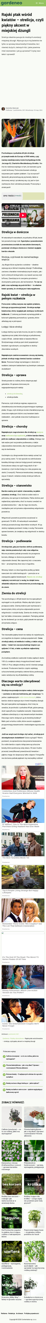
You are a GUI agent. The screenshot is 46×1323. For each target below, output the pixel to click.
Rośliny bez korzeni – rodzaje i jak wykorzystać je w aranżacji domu (11, 1199)
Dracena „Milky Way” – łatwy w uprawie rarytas (11, 1298)
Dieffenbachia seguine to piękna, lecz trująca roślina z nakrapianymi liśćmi (11, 1233)
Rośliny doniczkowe (17, 1038)
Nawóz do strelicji (34, 577)
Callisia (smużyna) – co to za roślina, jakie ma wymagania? (11, 1131)
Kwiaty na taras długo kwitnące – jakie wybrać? (22, 1083)
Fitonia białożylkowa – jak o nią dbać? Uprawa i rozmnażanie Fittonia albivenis (34, 1132)
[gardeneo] (12, 3)
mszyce (39, 432)
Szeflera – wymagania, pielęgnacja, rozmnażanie (11, 1266)
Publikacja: (15, 110)
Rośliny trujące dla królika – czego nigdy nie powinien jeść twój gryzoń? (33, 1199)
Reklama (4, 1313)
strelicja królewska (14, 394)
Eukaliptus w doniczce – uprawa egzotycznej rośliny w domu (33, 1299)
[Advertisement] (23, 81)
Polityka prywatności (31, 1313)
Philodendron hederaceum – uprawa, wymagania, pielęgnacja (34, 1165)
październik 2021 (13, 1034)
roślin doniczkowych (27, 697)
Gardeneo (6, 1038)
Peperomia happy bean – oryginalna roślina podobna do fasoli (33, 1232)
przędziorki (20, 435)
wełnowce (10, 435)
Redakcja (11, 1313)
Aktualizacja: (34, 110)
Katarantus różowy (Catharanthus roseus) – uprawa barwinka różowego (11, 1166)
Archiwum (19, 1313)
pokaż (17, 196)
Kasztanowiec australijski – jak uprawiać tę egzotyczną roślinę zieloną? (34, 1267)
